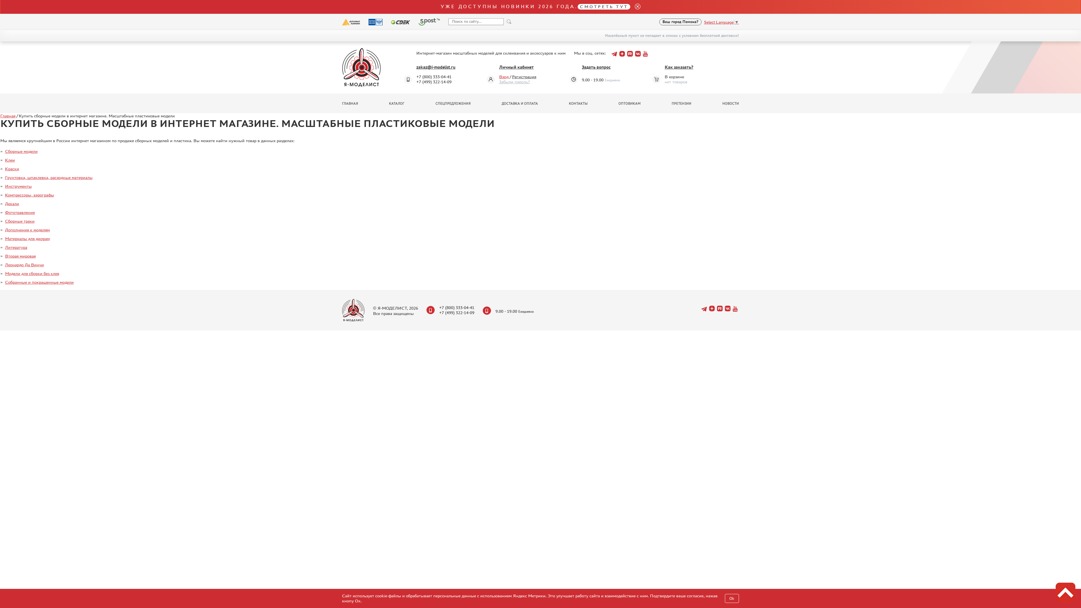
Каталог (397, 104)
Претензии (681, 104)
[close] (635, 7)
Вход (504, 76)
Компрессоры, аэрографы (29, 195)
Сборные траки (20, 221)
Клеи (10, 160)
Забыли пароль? (514, 81)
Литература (16, 247)
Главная (350, 104)
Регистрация (524, 76)
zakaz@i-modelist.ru (435, 67)
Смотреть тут (604, 6)
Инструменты (18, 186)
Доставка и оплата (520, 104)
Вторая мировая (20, 256)
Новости (730, 104)
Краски (12, 168)
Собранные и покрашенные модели (39, 282)
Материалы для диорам (27, 238)
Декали (12, 203)
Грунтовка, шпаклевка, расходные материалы (49, 177)
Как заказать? (679, 67)
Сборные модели (21, 151)
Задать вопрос (596, 67)
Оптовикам (629, 104)
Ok (731, 598)
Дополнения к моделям (27, 229)
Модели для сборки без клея (32, 273)
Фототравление (20, 212)
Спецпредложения (453, 104)
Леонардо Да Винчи (24, 264)
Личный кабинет (516, 67)
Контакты (578, 104)
